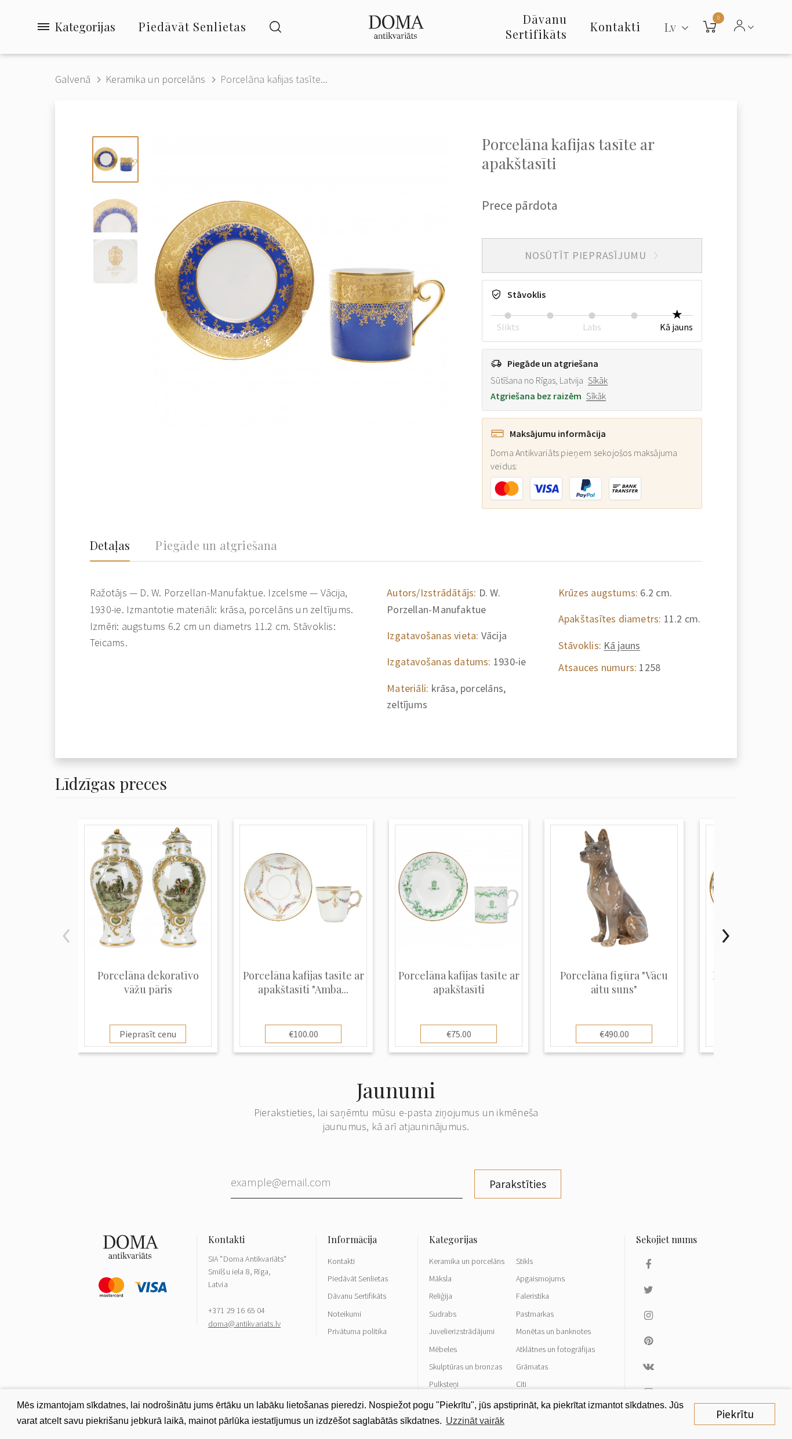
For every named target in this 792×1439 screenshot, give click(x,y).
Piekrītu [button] (735, 1414)
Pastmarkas (535, 1314)
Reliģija (440, 1296)
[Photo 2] (115, 210)
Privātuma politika (357, 1331)
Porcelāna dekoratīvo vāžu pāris (148, 982)
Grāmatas (532, 1366)
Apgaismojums (540, 1278)
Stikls (524, 1261)
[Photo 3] (115, 261)
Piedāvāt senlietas (192, 26)
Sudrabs (442, 1314)
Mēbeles (443, 1349)
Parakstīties (517, 1184)
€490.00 (614, 1034)
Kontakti (341, 1261)
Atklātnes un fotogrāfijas (555, 1349)
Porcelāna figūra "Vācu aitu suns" (614, 982)
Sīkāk (598, 380)
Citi (521, 1384)
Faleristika (532, 1296)
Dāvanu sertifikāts (536, 26)
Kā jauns (622, 645)
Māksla (440, 1278)
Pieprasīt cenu (147, 1034)
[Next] (725, 936)
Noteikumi (344, 1314)
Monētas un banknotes (553, 1331)
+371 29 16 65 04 (237, 1310)
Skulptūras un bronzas (465, 1366)
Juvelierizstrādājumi (462, 1331)
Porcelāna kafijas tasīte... (274, 79)
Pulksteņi (444, 1384)
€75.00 (458, 1034)
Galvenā (72, 79)
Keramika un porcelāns (155, 79)
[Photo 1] (115, 159)
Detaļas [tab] (110, 545)
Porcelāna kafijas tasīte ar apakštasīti (458, 982)
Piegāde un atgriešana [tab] (216, 545)
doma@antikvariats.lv (244, 1323)
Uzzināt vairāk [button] (475, 1421)
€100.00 (303, 1034)
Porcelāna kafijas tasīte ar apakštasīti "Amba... (303, 982)
